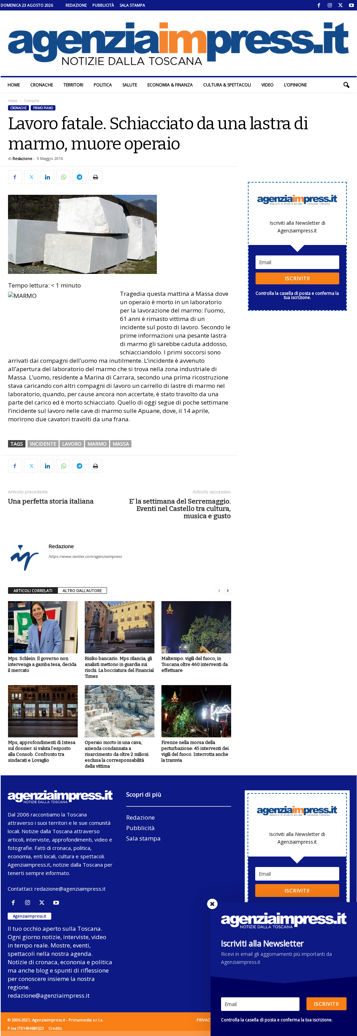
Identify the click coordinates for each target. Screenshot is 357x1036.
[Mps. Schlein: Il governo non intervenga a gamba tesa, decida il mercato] (43, 627)
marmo (97, 443)
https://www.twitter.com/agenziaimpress (85, 556)
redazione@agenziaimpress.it (70, 888)
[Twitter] (340, 5)
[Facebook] (319, 5)
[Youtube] (351, 5)
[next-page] (227, 590)
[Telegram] (79, 177)
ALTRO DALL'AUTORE (82, 590)
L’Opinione (295, 85)
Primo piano (43, 108)
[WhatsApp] (63, 177)
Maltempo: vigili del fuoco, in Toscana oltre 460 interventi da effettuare (194, 664)
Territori (73, 85)
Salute (129, 85)
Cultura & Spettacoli (227, 85)
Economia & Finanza (170, 85)
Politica (103, 85)
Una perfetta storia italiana (51, 501)
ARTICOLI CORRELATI (33, 590)
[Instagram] (330, 5)
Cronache (41, 85)
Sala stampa (132, 5)
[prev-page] (219, 590)
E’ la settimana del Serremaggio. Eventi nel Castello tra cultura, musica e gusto (180, 509)
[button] (346, 85)
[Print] (95, 177)
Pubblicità (103, 5)
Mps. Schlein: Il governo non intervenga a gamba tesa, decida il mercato (42, 664)
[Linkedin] (47, 177)
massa (121, 443)
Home (14, 85)
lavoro (72, 443)
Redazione (76, 5)
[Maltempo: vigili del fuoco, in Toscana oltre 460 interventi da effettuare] (196, 627)
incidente (43, 443)
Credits (55, 1028)
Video (267, 85)
